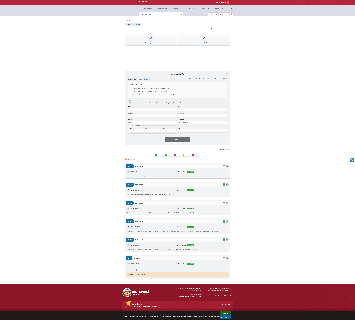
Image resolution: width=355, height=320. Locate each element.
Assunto (130, 113)
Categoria (181, 113)
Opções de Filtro (133, 100)
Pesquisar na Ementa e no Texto (174, 103)
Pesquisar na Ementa (137, 103)
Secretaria (181, 107)
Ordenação (181, 119)
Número (163, 128)
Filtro (129, 107)
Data (130, 128)
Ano (146, 128)
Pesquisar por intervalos (138, 125)
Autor (179, 128)
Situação (130, 119)
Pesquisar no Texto (154, 103)
